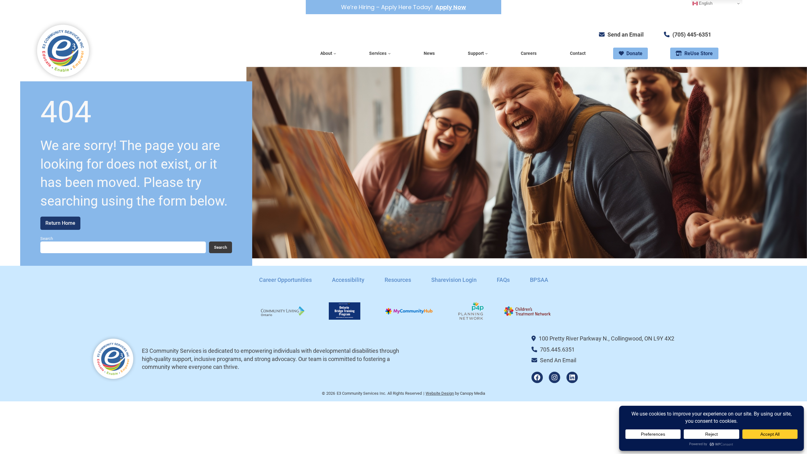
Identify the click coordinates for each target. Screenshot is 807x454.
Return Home (60, 223)
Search (46, 238)
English (705, 3)
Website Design (440, 393)
